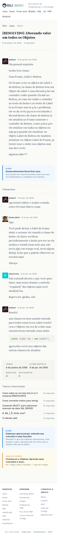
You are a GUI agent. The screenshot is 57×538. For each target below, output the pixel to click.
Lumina (44, 500)
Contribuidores (39, 532)
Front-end (6, 501)
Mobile (32, 11)
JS (44, 11)
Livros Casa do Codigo (26, 517)
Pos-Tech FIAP (26, 512)
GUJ (4, 26)
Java (4, 11)
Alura (43, 497)
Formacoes (25, 497)
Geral (12, 11)
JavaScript (7, 512)
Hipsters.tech (47, 515)
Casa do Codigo (45, 509)
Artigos (23, 501)
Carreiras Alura (27, 494)
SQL (39, 11)
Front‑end (22, 11)
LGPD (50, 532)
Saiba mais (26, 532)
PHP (50, 11)
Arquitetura (7, 523)
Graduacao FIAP (25, 506)
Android (6, 16)
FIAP (43, 504)
